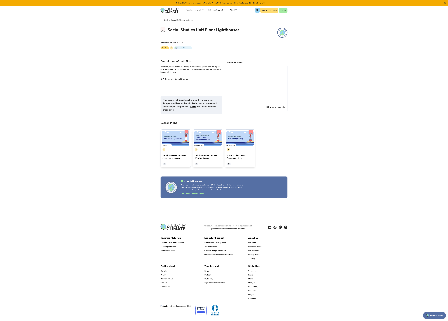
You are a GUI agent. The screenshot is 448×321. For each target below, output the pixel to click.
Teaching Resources (169, 246)
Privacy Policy (253, 254)
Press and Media (254, 246)
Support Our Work (269, 10)
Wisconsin (252, 298)
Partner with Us (167, 279)
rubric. (193, 106)
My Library (208, 279)
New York (252, 290)
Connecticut (253, 271)
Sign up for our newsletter (214, 283)
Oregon (251, 294)
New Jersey (253, 287)
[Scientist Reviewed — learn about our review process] (282, 33)
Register (207, 271)
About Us (253, 237)
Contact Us (165, 287)
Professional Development (215, 242)
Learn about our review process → (193, 193)
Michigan (251, 283)
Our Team (252, 242)
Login (283, 10)
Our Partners (253, 250)
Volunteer (164, 275)
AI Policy (251, 258)
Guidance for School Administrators (218, 254)
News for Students (168, 250)
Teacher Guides (210, 246)
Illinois (250, 275)
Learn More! (262, 3)
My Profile (208, 275)
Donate (164, 271)
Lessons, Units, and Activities (172, 242)
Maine (250, 279)
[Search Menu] (257, 10)
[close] (445, 3)
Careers (164, 283)
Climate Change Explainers (215, 250)
